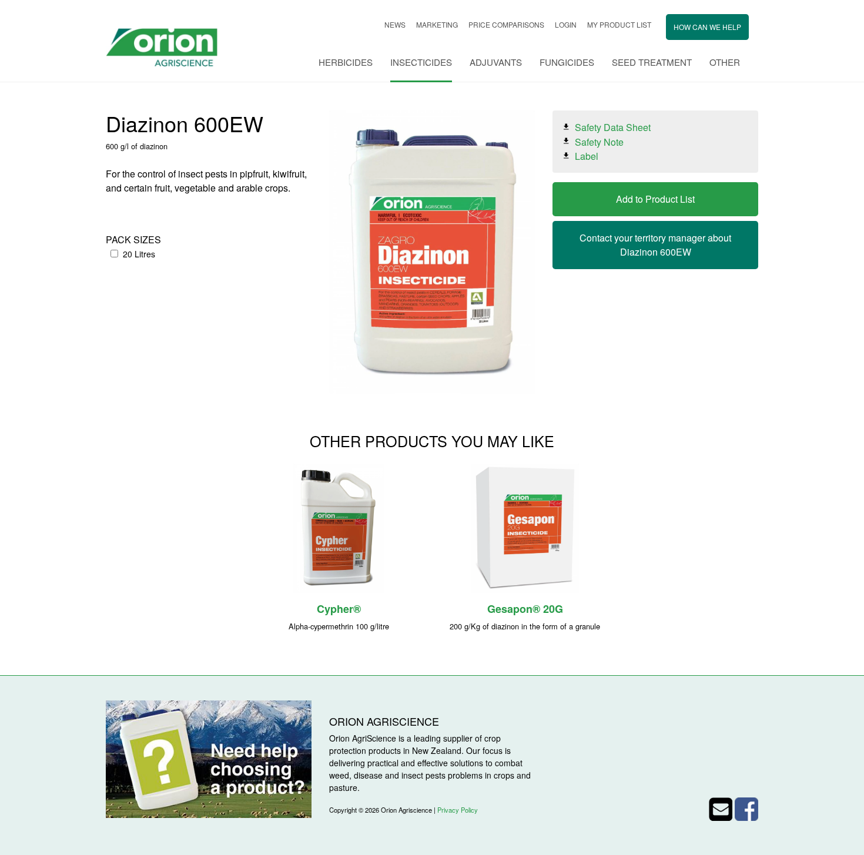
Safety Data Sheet (613, 127)
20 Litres (139, 254)
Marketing (437, 24)
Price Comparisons (506, 24)
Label (586, 156)
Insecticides (421, 62)
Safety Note (599, 141)
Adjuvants (496, 62)
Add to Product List (655, 199)
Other (724, 62)
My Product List (619, 24)
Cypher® (339, 608)
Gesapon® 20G (525, 608)
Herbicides (346, 62)
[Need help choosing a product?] (209, 758)
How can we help (707, 27)
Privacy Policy (457, 809)
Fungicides (567, 62)
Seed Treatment (652, 62)
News (395, 24)
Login (566, 24)
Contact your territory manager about (655, 245)
